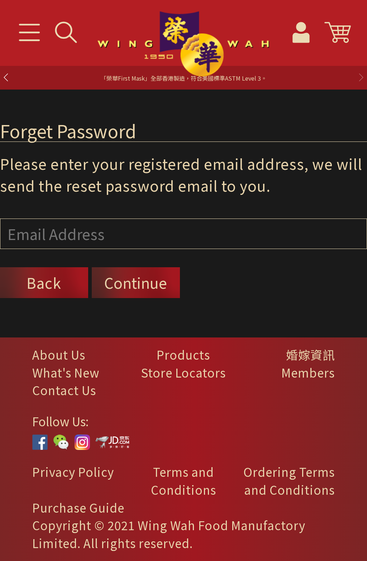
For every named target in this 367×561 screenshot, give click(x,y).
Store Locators (183, 372)
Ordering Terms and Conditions (289, 480)
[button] (360, 77)
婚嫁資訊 (310, 354)
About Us (58, 354)
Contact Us (64, 390)
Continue (135, 282)
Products (183, 354)
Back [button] (44, 282)
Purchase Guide (78, 507)
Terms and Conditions (183, 480)
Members (308, 372)
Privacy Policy (73, 471)
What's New (66, 372)
